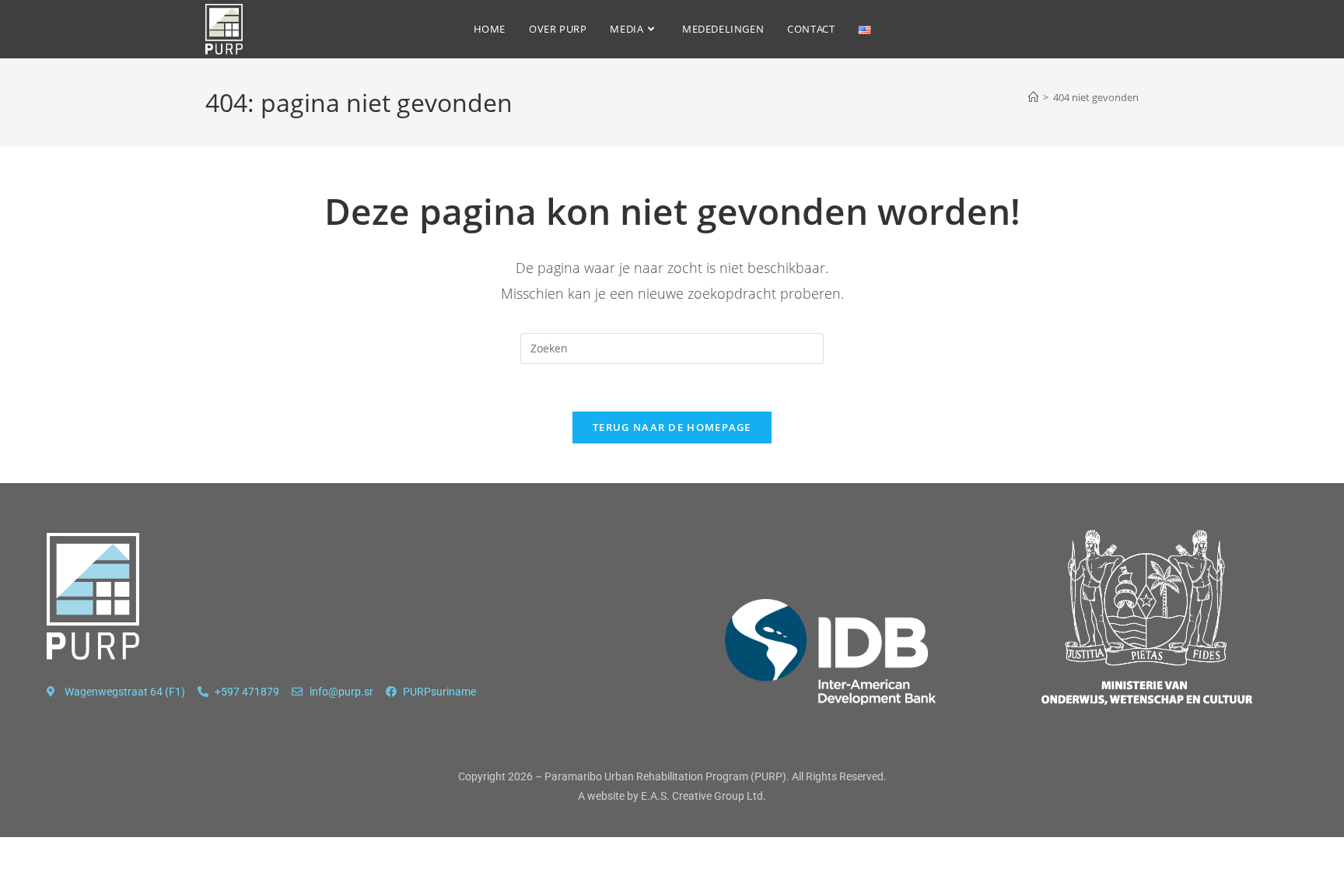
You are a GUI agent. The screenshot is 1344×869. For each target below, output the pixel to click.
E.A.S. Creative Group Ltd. (703, 796)
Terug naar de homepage (672, 427)
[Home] (1033, 97)
